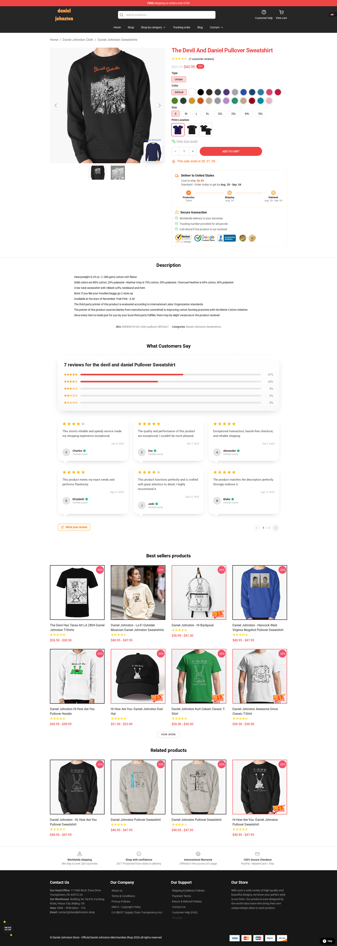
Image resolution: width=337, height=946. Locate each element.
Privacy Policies (121, 901)
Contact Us (178, 907)
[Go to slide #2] (117, 173)
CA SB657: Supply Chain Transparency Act (137, 912)
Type (175, 73)
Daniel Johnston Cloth (78, 40)
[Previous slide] (56, 105)
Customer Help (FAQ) (185, 912)
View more (168, 734)
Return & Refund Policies (187, 901)
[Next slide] (159, 105)
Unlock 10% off (7, 929)
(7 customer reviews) (201, 59)
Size (174, 107)
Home (54, 40)
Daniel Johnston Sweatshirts (117, 40)
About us (117, 890)
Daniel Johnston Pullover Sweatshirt (136, 820)
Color (175, 85)
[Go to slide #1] (97, 173)
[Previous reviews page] (256, 527)
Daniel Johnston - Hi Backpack (193, 625)
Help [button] (330, 941)
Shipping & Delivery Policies (188, 890)
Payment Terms (181, 896)
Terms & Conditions (123, 896)
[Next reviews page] (275, 527)
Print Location (180, 119)
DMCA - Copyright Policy (126, 907)
